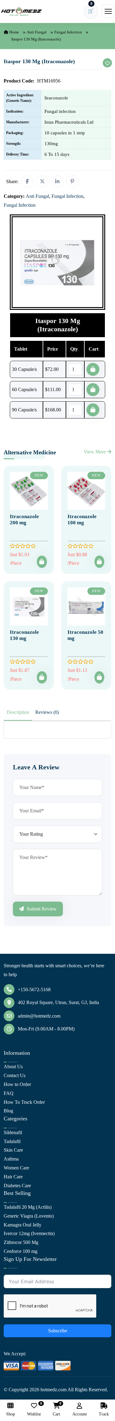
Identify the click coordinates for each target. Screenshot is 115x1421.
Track (104, 1414)
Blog (8, 1110)
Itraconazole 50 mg (85, 635)
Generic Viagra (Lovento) (29, 1216)
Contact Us (14, 1075)
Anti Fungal (37, 32)
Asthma (11, 1158)
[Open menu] (108, 11)
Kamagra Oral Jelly (22, 1224)
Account (79, 1414)
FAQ (8, 1093)
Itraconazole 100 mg (82, 520)
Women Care (16, 1167)
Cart (56, 1409)
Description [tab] (18, 712)
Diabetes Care (17, 1185)
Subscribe (57, 1330)
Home (13, 32)
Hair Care (13, 1176)
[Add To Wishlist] (107, 62)
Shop (10, 1414)
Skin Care (13, 1150)
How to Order (17, 1084)
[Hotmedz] (21, 11)
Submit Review (41, 908)
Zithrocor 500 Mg (21, 1242)
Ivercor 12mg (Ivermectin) (29, 1233)
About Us (13, 1066)
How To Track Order (24, 1102)
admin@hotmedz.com (39, 1016)
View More (95, 451)
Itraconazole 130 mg (24, 635)
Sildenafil (13, 1132)
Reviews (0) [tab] (47, 712)
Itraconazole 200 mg (24, 520)
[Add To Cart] (42, 562)
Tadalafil (12, 1141)
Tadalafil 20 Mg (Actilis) (28, 1207)
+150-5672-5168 (34, 989)
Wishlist (34, 1409)
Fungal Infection (68, 32)
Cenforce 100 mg (20, 1251)
